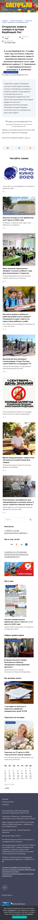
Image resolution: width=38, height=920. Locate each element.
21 (22, 776)
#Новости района (11, 72)
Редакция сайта (8, 802)
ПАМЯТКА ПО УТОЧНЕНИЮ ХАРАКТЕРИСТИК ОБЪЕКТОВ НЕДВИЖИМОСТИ (16, 554)
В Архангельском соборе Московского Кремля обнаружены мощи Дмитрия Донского (16, 663)
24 (5, 778)
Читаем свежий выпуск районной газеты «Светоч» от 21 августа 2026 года (18, 622)
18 (9, 776)
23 (31, 776)
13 (18, 773)
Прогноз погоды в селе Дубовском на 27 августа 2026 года (18, 219)
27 (18, 778)
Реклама (5, 799)
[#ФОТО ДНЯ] (15, 615)
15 (26, 773)
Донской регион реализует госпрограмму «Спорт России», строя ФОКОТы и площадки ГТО (17, 361)
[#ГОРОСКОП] (19, 748)
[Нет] (36, 913)
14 (22, 773)
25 (10, 778)
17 (5, 776)
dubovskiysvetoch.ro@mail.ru (15, 533)
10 (5, 773)
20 (18, 776)
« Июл (6, 788)
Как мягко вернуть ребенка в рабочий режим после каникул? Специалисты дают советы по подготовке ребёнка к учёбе (17, 317)
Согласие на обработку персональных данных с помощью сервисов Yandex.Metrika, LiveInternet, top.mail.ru (18, 870)
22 (26, 776)
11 (9, 773)
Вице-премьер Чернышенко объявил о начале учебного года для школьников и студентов (17, 271)
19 (13, 776)
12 (13, 773)
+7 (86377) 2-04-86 (11, 531)
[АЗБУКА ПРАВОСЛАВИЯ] (19, 656)
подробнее (11, 910)
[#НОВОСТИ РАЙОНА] (19, 702)
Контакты (5, 804)
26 (14, 778)
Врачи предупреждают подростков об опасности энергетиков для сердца (18, 460)
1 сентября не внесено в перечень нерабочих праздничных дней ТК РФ (15, 709)
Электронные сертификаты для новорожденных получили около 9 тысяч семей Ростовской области (18, 502)
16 (30, 773)
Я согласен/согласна (19, 917)
